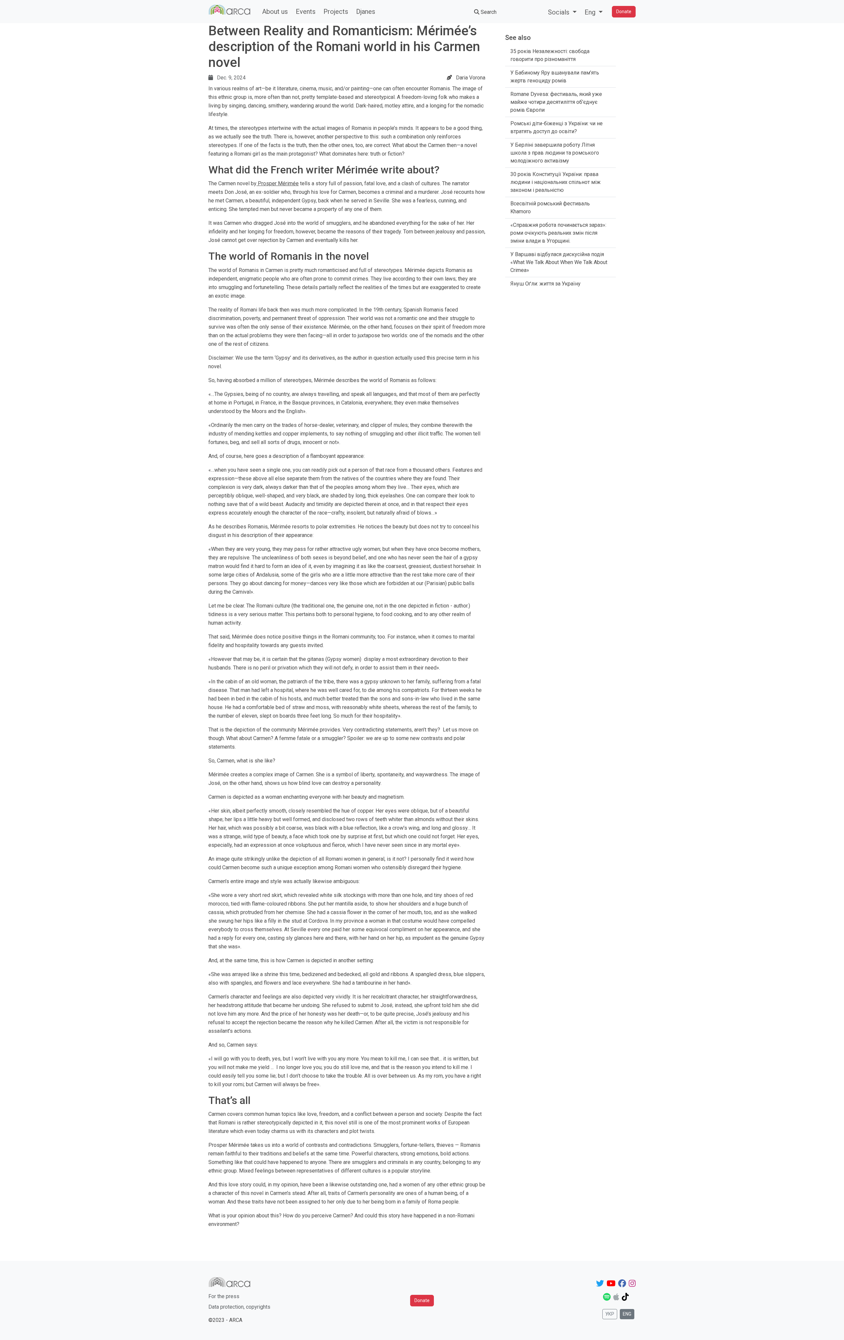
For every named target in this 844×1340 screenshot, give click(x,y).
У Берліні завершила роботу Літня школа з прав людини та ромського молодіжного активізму (554, 153)
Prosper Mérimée (277, 183)
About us (275, 11)
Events (306, 11)
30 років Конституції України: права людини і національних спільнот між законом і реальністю (555, 182)
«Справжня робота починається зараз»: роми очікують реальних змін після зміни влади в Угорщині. (558, 233)
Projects (335, 11)
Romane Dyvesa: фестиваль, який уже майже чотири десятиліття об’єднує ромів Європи (556, 102)
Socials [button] (559, 12)
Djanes (365, 11)
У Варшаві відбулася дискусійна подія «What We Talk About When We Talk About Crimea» (558, 262)
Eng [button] (591, 12)
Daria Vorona (470, 77)
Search (488, 12)
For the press (223, 1296)
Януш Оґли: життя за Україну (545, 284)
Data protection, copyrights (239, 1307)
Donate (623, 11)
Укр (609, 1314)
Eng (627, 1314)
